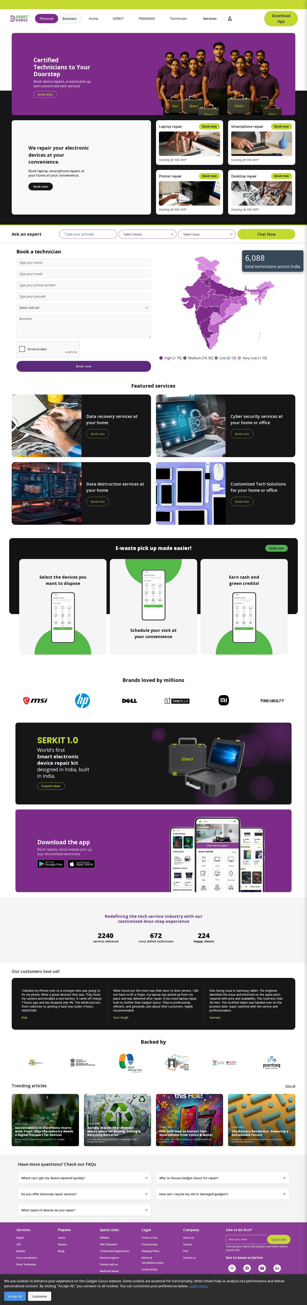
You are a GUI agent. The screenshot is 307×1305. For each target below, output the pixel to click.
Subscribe (278, 1239)
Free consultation (26, 1257)
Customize (39, 1296)
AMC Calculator (109, 1244)
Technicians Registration (114, 1251)
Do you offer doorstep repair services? (49, 1194)
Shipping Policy (150, 1251)
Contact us (189, 1257)
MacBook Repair (109, 1271)
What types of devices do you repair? (48, 1210)
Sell (18, 1244)
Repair (20, 1237)
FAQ (185, 1251)
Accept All (15, 1296)
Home (93, 18)
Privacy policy (149, 1244)
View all (290, 1086)
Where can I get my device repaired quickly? (53, 1178)
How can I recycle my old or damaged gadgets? (193, 1194)
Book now (40, 186)
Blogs (61, 1251)
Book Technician (26, 1264)
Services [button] (210, 18)
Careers (187, 1244)
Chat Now (266, 234)
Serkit (61, 1237)
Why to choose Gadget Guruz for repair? (189, 1178)
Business (69, 18)
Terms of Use (150, 1237)
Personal (46, 18)
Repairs (62, 1244)
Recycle (20, 1251)
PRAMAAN (147, 18)
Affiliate (104, 1237)
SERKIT (118, 18)
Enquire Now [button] (51, 786)
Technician (178, 18)
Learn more (198, 1286)
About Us (188, 1237)
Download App (281, 18)
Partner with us (109, 1264)
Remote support (109, 1257)
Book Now (45, 94)
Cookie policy (149, 1269)
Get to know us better (244, 1257)
